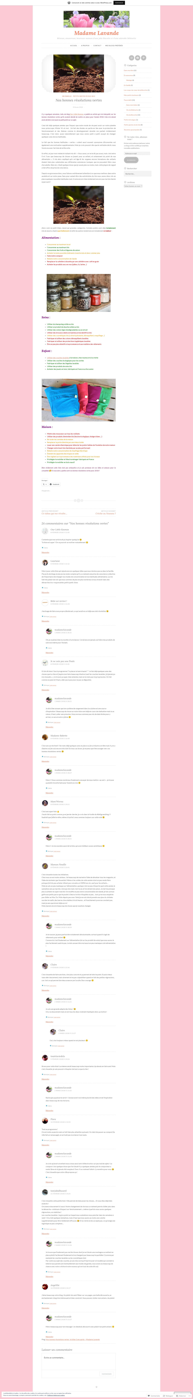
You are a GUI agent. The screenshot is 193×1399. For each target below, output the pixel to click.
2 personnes (53, 911)
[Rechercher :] (137, 174)
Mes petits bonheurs (131, 95)
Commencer (119, 3)
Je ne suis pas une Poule (63, 661)
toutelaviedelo (58, 1056)
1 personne (52, 616)
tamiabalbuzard (58, 1190)
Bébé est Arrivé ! (59, 601)
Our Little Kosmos (76, 114)
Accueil (73, 45)
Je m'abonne (131, 160)
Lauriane (55, 561)
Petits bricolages (130, 120)
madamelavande (63, 629)
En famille (66, 96)
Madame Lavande (96, 32)
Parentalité (128, 100)
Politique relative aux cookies (56, 1395)
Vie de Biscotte (131, 115)
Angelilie (55, 1285)
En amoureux (128, 75)
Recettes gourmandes (132, 130)
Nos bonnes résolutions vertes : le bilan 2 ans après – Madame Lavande (73, 1339)
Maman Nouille (58, 864)
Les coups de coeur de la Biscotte (135, 90)
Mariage (129, 80)
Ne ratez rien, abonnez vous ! (137, 138)
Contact (97, 45)
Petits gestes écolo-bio (84, 96)
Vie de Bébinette (132, 110)
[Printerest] (143, 58)
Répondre (45, 552)
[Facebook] (137, 58)
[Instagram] (131, 58)
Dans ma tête (128, 70)
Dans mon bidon (131, 105)
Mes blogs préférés (114, 45)
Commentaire (106, 1374)
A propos (85, 45)
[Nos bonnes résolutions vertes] (79, 73)
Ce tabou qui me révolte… (54, 512)
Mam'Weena (57, 801)
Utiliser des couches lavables (58, 358)
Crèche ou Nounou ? (106, 512)
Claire (54, 964)
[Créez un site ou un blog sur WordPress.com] (96, 1387)
